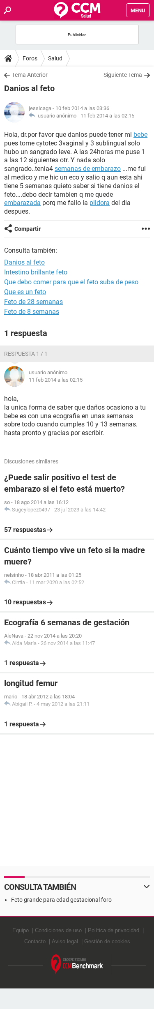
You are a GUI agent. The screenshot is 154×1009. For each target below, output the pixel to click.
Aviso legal (65, 941)
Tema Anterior (30, 74)
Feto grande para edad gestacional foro (61, 899)
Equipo (20, 930)
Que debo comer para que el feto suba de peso (71, 282)
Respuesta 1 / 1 (26, 353)
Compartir (27, 229)
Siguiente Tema (122, 74)
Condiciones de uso (58, 930)
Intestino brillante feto (35, 272)
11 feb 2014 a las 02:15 (107, 116)
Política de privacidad (113, 930)
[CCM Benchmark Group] (77, 964)
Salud (55, 58)
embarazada (22, 203)
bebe (140, 134)
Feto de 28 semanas (33, 302)
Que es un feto (25, 292)
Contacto (35, 941)
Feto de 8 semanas (31, 312)
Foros (30, 58)
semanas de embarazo (88, 169)
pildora (100, 203)
